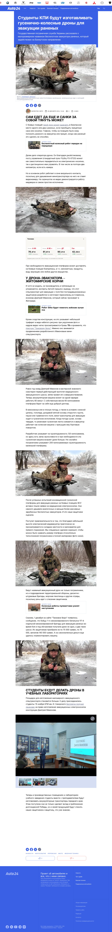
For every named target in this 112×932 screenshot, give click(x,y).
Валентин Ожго (37, 111)
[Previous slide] (19, 747)
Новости (32, 8)
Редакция (78, 913)
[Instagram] (24, 926)
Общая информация (81, 902)
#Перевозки (52, 853)
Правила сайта (80, 910)
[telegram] (27, 105)
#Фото (60, 853)
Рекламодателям (81, 906)
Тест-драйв (41, 8)
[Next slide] (92, 747)
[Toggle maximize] (92, 718)
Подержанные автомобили (69, 8)
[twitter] (35, 105)
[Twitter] (11, 926)
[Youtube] (15, 926)
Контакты (78, 917)
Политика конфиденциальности (85, 921)
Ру (104, 8)
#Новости (29, 853)
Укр (98, 8)
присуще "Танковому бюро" (38, 328)
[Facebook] (7, 926)
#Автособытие (40, 853)
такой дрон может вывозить (56, 125)
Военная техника (52, 8)
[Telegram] (20, 926)
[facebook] (31, 105)
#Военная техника (72, 853)
